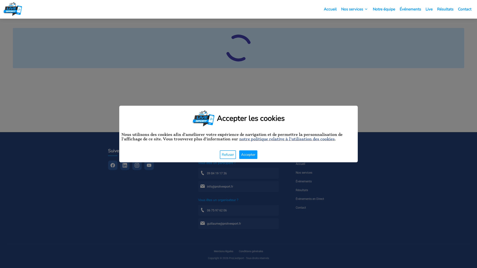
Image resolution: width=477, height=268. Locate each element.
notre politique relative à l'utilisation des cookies (287, 139)
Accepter (248, 154)
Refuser (228, 154)
